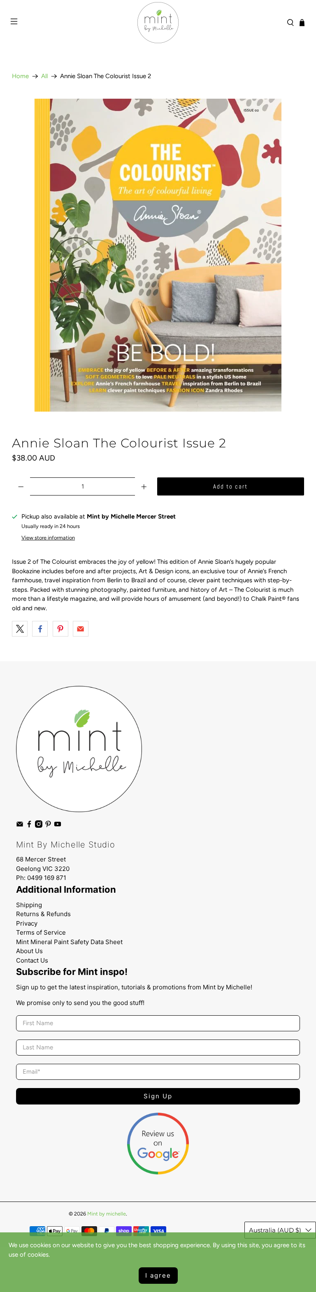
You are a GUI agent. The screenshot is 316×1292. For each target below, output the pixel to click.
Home (20, 76)
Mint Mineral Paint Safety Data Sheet (69, 942)
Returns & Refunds (43, 914)
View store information (48, 538)
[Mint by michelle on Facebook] (29, 825)
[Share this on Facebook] (40, 629)
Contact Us (32, 960)
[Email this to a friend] (80, 629)
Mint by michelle (106, 1214)
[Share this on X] (20, 629)
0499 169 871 (46, 878)
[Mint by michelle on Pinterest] (48, 825)
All (44, 76)
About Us (29, 951)
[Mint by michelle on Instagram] (38, 825)
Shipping (29, 905)
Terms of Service (41, 932)
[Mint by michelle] (158, 22)
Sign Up (158, 1096)
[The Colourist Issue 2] (158, 255)
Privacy (26, 923)
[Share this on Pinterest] (60, 629)
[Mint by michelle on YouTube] (57, 825)
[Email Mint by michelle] (19, 825)
